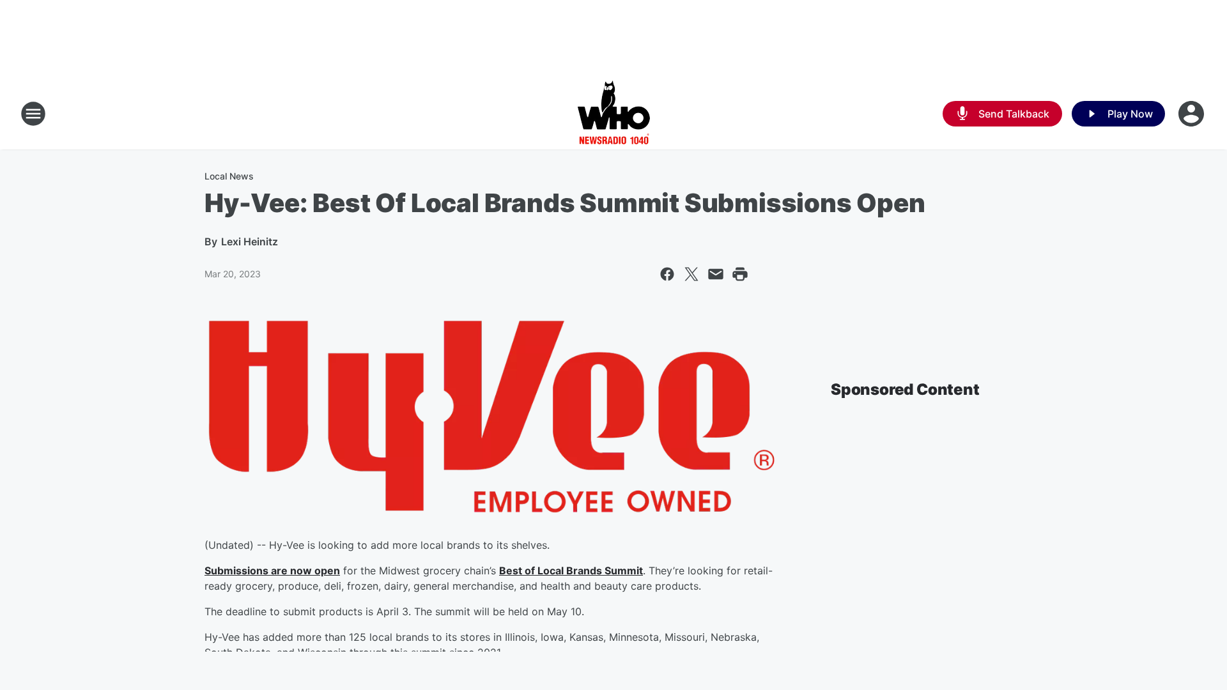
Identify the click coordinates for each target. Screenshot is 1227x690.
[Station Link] (614, 113)
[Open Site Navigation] (33, 113)
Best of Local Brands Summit (571, 570)
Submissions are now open (272, 570)
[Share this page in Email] (716, 274)
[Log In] (1192, 113)
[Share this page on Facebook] (667, 274)
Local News (229, 176)
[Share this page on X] (691, 274)
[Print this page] (740, 274)
